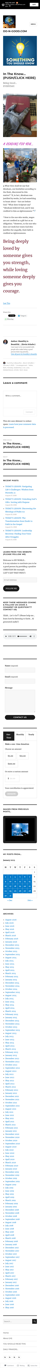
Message (9, 688)
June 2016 (9, 1304)
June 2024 (9, 1002)
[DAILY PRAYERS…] (19, 1357)
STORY (16, 370)
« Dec (9, 900)
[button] (15, 835)
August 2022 (10, 1071)
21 (30, 886)
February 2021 (11, 1128)
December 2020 (12, 1134)
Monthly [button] (20, 734)
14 (30, 881)
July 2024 (9, 998)
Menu (33, 24)
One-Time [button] (8, 736)
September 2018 (12, 1219)
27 (25, 891)
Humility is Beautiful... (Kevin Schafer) (20, 363)
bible (31, 365)
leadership (18, 368)
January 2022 (11, 1093)
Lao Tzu (6, 303)
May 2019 (9, 1194)
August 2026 (11, 920)
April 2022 (9, 1084)
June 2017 (9, 1266)
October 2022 (11, 1065)
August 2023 (10, 1033)
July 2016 (9, 1301)
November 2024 (12, 986)
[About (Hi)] (10, 1357)
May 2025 (9, 967)
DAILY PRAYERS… (10, 1349)
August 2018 (10, 1222)
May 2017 (9, 1270)
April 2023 (9, 1046)
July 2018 (9, 1225)
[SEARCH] (34, 1321)
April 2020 (9, 1159)
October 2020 (11, 1140)
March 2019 (10, 1200)
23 (5, 891)
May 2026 (9, 929)
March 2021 (10, 1125)
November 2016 (12, 1288)
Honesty (10, 368)
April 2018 (9, 1235)
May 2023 (9, 1043)
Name (11, 666)
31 (10, 896)
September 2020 (12, 1143)
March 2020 (10, 1162)
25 (15, 891)
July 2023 (9, 1036)
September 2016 (12, 1295)
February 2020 (11, 1166)
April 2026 (10, 932)
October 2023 (11, 1027)
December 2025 (12, 945)
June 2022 (9, 1077)
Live (23, 368)
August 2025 (10, 957)
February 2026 (11, 939)
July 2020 (9, 1150)
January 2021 (11, 1131)
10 (10, 881)
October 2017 (11, 1254)
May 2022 (9, 1080)
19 (20, 886)
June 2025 (9, 964)
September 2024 (12, 992)
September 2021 (12, 1106)
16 (6, 886)
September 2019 (12, 1181)
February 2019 (11, 1203)
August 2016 (10, 1298)
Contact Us (20, 717)
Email (11, 677)
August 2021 (10, 1109)
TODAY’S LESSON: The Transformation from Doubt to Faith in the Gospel (18, 521)
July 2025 (9, 961)
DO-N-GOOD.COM (15, 31)
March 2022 (10, 1087)
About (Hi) (7, 1338)
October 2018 (11, 1216)
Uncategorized (21, 365)
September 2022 (12, 1068)
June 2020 (9, 1153)
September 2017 (12, 1257)
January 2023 (11, 1055)
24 (10, 891)
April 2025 (9, 970)
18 (15, 886)
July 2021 (9, 1112)
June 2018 (9, 1229)
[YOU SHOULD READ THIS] (14, 1357)
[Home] (5, 1357)
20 (25, 886)
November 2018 (12, 1213)
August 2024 (10, 995)
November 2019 (12, 1175)
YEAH (26, 370)
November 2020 (12, 1137)
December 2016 (12, 1285)
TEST (21, 370)
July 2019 (9, 1188)
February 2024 (11, 1014)
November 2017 (12, 1251)
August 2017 (10, 1260)
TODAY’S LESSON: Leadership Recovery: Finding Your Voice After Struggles (18, 533)
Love (27, 368)
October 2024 (11, 989)
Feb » (30, 900)
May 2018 (9, 1232)
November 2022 (12, 1061)
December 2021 (12, 1096)
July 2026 (9, 923)
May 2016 (9, 1307)
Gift (34, 4)
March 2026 (10, 935)
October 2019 (11, 1178)
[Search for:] (17, 1321)
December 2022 (12, 1058)
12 (20, 881)
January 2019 (11, 1207)
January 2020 (11, 1169)
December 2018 (12, 1210)
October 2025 (11, 951)
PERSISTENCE (8, 370)
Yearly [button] (31, 734)
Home (6, 1333)
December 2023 (12, 1020)
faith (4, 368)
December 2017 (12, 1248)
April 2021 (9, 1121)
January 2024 (11, 1017)
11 (15, 881)
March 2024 (10, 1011)
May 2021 (9, 1118)
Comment (29, 412)
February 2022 (11, 1090)
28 (30, 891)
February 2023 (11, 1052)
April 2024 (9, 1008)
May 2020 (9, 1156)
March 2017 (10, 1276)
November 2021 (12, 1099)
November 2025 (12, 948)
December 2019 (12, 1172)
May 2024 (9, 1005)
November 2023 (12, 1024)
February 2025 (11, 976)
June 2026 (9, 926)
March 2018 (10, 1238)
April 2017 (9, 1273)
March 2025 (10, 973)
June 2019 (9, 1191)
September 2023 (12, 1030)
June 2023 (9, 1039)
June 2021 (9, 1115)
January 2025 (11, 980)
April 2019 (9, 1197)
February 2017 (11, 1279)
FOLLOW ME (11, 588)
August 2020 (10, 1147)
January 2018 (11, 1244)
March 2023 (10, 1049)
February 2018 (11, 1241)
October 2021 (11, 1102)
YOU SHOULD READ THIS (14, 1344)
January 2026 (11, 942)
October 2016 (11, 1292)
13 (25, 881)
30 (5, 896)
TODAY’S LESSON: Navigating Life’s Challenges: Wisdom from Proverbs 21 (19, 489)
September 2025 (12, 954)
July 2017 (9, 1263)
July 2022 (9, 1074)
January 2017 (11, 1282)
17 (10, 886)
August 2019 (10, 1184)
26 (20, 891)
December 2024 (12, 983)
